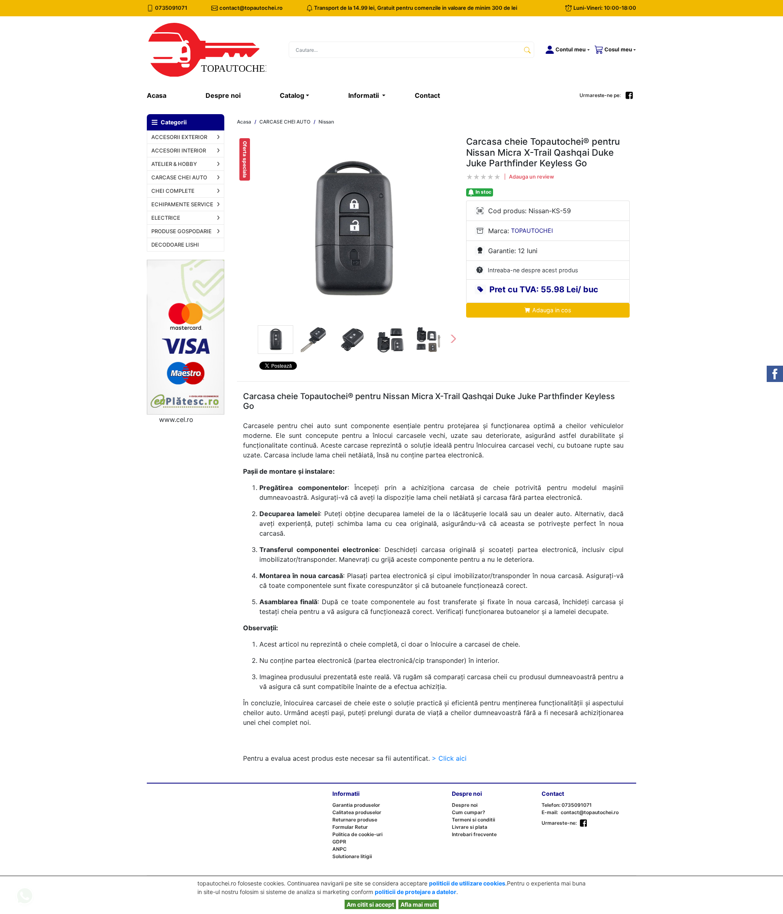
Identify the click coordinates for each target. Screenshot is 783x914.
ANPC (339, 849)
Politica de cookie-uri (357, 834)
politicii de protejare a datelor (415, 891)
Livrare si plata (469, 827)
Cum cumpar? (468, 812)
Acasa (166, 95)
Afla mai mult (418, 904)
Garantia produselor (356, 805)
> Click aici (449, 758)
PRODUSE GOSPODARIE (181, 231)
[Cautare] (527, 49)
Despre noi (223, 95)
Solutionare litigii (352, 856)
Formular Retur (350, 827)
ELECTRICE (165, 217)
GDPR (339, 842)
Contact (427, 95)
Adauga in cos (551, 310)
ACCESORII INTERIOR (178, 150)
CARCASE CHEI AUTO (179, 177)
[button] (565, 49)
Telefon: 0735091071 (567, 805)
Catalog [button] (292, 95)
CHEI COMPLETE (173, 191)
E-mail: (550, 812)
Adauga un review (531, 177)
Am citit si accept (370, 904)
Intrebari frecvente (474, 834)
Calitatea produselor (356, 812)
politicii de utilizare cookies (467, 883)
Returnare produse (354, 820)
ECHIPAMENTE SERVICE (182, 204)
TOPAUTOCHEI (532, 230)
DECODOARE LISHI (175, 244)
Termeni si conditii (473, 820)
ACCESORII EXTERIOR (179, 137)
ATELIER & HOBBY (174, 164)
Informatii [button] (364, 95)
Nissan (326, 122)
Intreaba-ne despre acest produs (533, 270)
